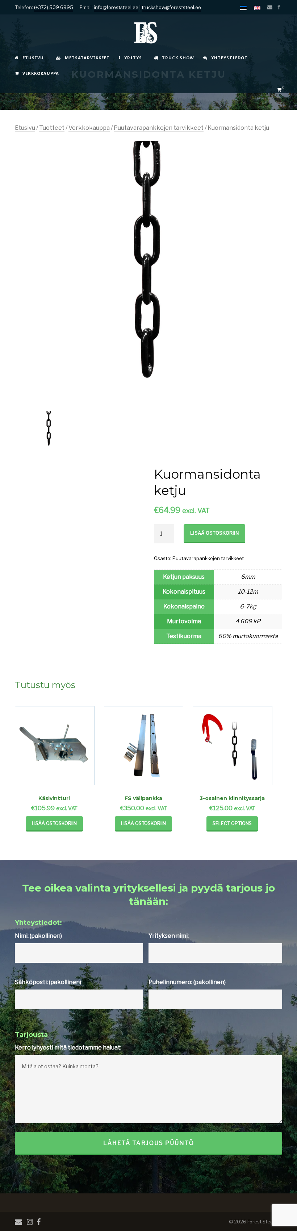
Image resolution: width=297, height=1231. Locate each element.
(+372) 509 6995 (53, 7)
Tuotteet (51, 127)
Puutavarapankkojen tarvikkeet (159, 127)
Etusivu (33, 57)
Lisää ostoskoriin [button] (54, 823)
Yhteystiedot (229, 57)
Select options (232, 823)
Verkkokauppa (40, 73)
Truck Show (178, 57)
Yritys (133, 57)
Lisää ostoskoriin (214, 533)
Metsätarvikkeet (87, 57)
